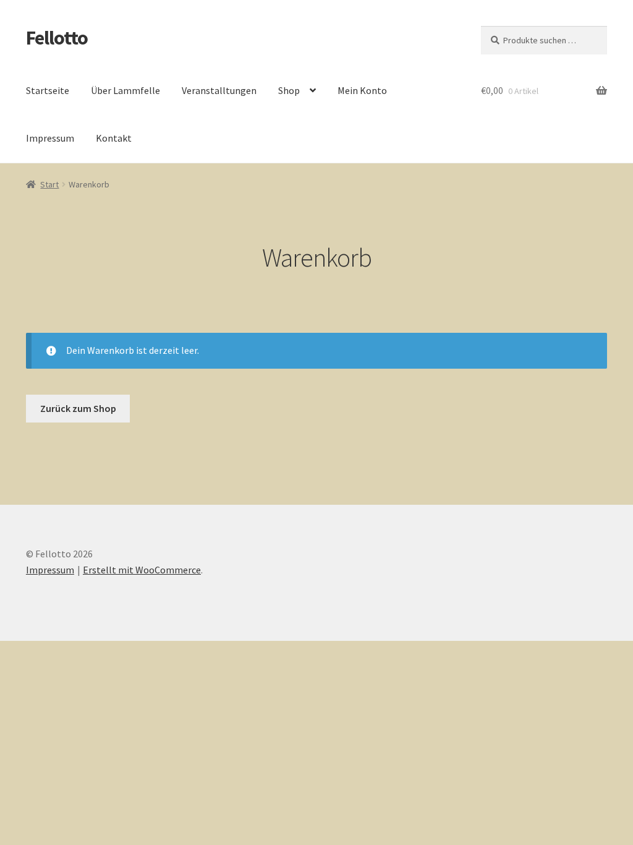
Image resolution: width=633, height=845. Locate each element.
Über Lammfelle (125, 90)
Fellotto (57, 37)
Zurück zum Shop (78, 408)
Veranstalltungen (219, 90)
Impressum (50, 138)
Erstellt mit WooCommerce (142, 570)
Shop (289, 90)
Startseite (47, 90)
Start (49, 184)
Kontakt (114, 138)
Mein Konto (362, 90)
